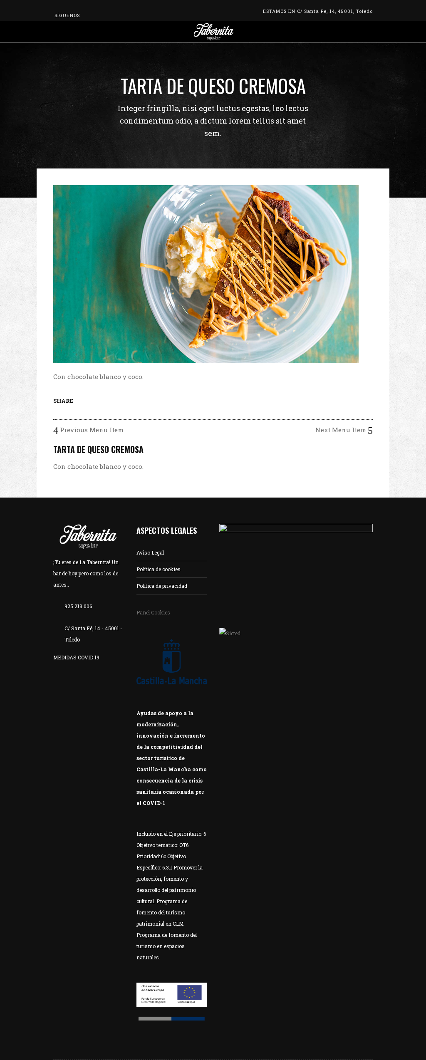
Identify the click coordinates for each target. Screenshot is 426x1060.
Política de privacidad (161, 585)
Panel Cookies (153, 612)
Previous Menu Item (91, 430)
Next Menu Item (341, 430)
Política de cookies (158, 569)
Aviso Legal (150, 552)
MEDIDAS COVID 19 (76, 657)
